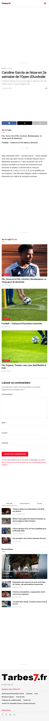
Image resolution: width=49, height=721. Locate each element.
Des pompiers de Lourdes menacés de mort (29, 538)
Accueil (4, 68)
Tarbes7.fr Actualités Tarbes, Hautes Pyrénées (18, 703)
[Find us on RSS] (14, 714)
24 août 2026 (7, 285)
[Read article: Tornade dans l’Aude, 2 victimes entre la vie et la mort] (6, 604)
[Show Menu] (45, 3)
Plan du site (20, 697)
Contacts (29, 693)
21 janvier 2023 (6, 88)
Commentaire (8, 394)
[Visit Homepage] (6, 3)
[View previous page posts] (22, 148)
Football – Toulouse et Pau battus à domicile (20, 143)
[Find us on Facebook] (2, 714)
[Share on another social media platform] (40, 123)
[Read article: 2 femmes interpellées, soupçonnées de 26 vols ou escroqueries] (6, 594)
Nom (4, 423)
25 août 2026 (8, 576)
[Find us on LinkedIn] (10, 714)
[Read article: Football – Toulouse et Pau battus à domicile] (24, 305)
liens (36, 693)
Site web (5, 443)
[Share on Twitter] (24, 123)
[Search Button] (40, 3)
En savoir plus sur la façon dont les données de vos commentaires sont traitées (24, 462)
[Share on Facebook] (9, 123)
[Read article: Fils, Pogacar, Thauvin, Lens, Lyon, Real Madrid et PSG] (24, 346)
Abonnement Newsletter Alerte (13, 693)
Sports (10, 68)
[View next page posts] (26, 148)
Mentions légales (8, 697)
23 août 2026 (7, 326)
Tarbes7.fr (27, 700)
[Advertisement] (24, 33)
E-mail (5, 433)
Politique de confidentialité (11, 700)
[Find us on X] (6, 714)
